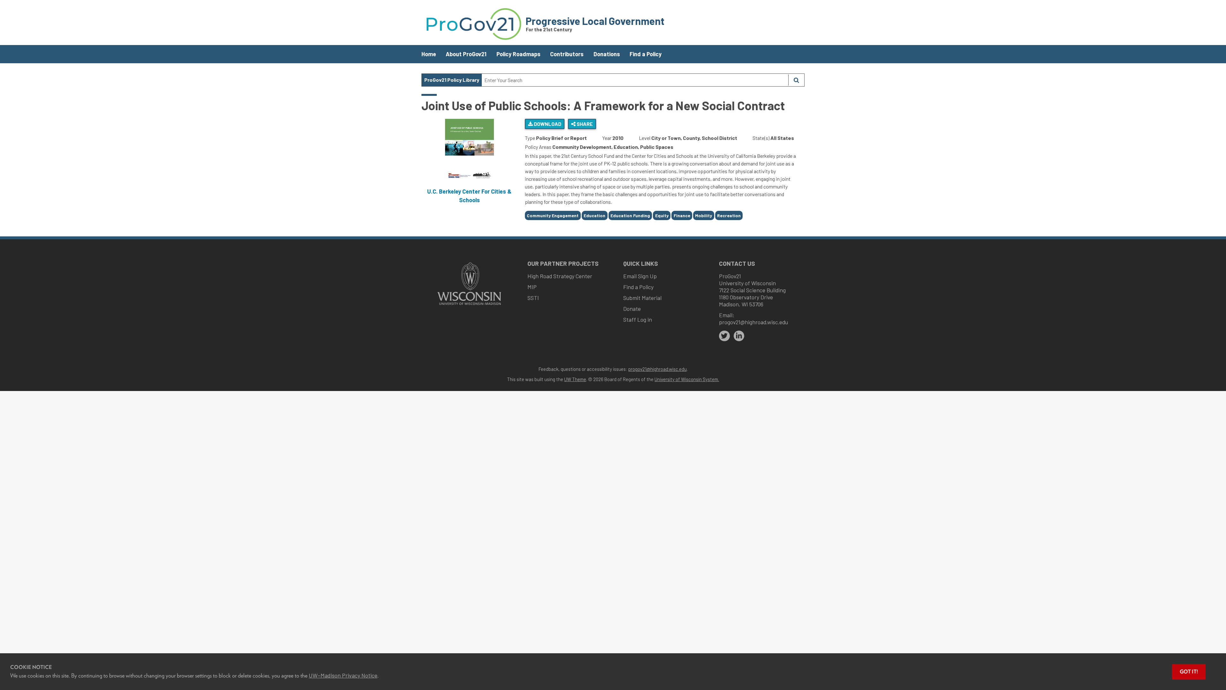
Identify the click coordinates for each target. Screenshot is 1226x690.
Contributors (567, 53)
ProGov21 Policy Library (451, 80)
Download (547, 124)
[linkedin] (739, 336)
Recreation (729, 215)
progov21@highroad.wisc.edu (753, 322)
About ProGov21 (466, 53)
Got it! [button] (1189, 672)
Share (584, 124)
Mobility (703, 215)
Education (594, 215)
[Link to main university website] (469, 306)
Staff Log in (637, 319)
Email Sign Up (640, 276)
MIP (532, 286)
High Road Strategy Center (559, 276)
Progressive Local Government (595, 21)
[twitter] (724, 336)
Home (428, 53)
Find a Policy (646, 53)
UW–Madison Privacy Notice (343, 675)
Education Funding (630, 215)
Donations (607, 53)
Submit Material (642, 297)
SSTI (533, 297)
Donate (632, 308)
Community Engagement (553, 215)
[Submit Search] (796, 80)
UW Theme (575, 379)
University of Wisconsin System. (687, 379)
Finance (682, 215)
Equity (662, 215)
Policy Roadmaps (518, 53)
